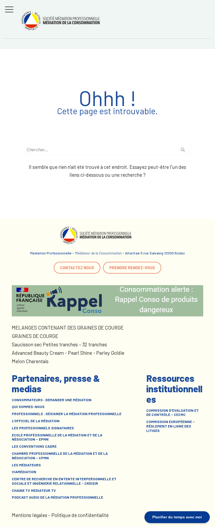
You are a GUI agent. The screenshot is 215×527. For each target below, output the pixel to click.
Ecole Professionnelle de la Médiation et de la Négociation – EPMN (57, 437)
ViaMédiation (24, 472)
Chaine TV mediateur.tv (34, 490)
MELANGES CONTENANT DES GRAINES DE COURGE (67, 328)
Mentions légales (29, 515)
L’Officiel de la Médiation (36, 421)
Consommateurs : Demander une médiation (52, 400)
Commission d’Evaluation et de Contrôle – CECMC (172, 412)
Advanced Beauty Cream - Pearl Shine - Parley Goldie (68, 353)
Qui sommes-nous (28, 407)
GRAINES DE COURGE (35, 336)
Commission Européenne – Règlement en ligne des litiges (170, 426)
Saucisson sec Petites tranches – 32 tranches (59, 344)
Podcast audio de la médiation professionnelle (57, 497)
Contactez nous (77, 267)
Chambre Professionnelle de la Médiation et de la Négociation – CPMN (60, 455)
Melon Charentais (30, 361)
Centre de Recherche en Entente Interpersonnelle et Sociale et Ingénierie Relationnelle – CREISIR (64, 481)
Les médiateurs (26, 465)
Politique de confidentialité (80, 515)
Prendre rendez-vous (132, 267)
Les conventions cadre (34, 446)
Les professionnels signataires (43, 428)
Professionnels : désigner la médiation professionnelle (66, 414)
